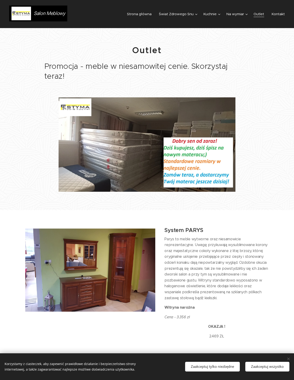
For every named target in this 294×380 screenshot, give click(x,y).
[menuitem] (140, 14)
